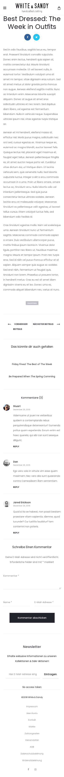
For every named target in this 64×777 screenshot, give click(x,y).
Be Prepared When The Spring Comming (32, 376)
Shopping (32, 303)
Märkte (32, 726)
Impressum (32, 706)
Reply (16, 446)
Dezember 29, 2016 (21, 409)
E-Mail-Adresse (43, 602)
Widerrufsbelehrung (32, 760)
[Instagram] (35, 769)
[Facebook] (28, 769)
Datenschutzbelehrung (32, 753)
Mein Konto (32, 713)
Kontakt (32, 719)
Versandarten (32, 740)
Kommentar (11, 575)
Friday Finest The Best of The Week (32, 364)
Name (7, 602)
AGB (32, 746)
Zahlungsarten (32, 733)
